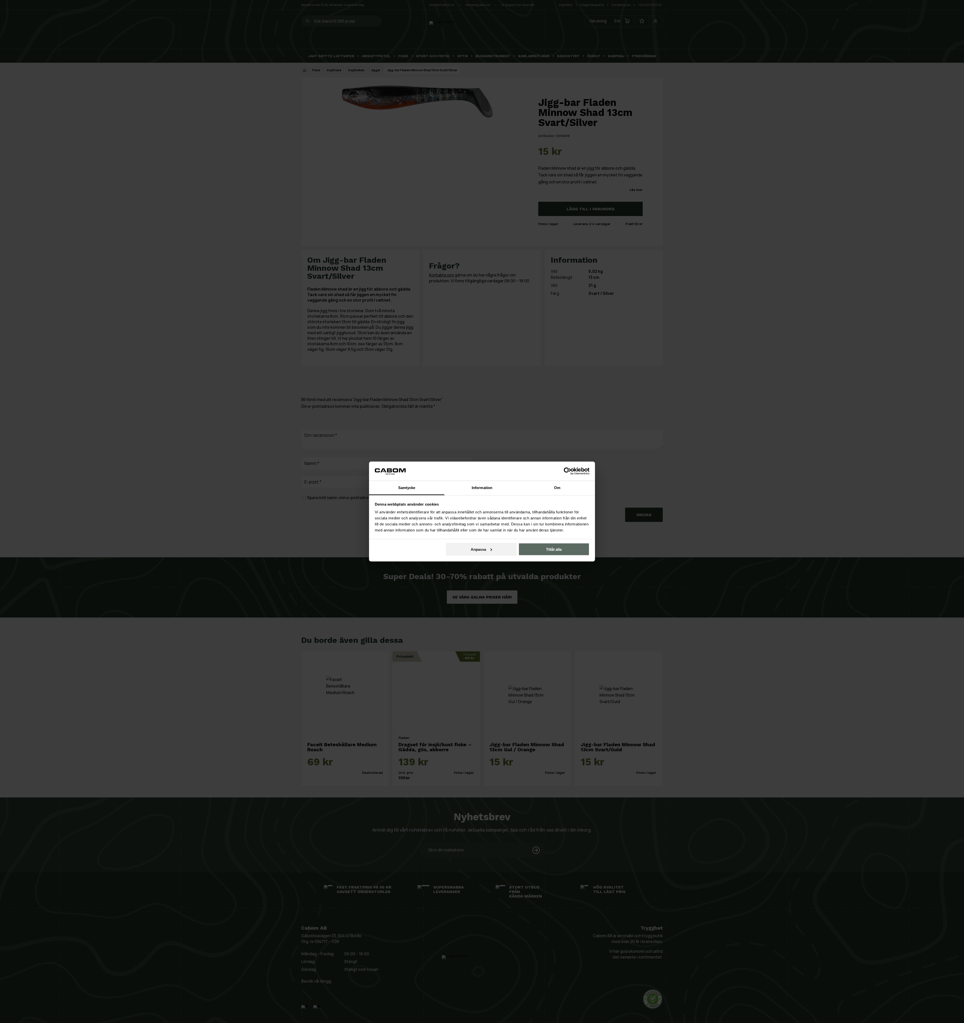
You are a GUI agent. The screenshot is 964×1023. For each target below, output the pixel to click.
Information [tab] (482, 488)
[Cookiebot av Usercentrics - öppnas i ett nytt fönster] (567, 471)
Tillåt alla (554, 549)
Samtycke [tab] (406, 488)
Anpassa (478, 549)
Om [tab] (557, 488)
